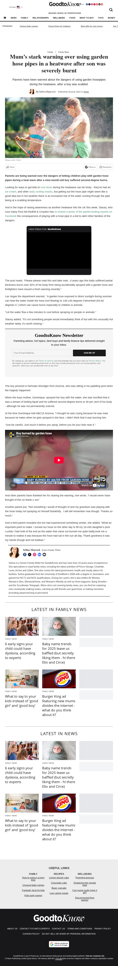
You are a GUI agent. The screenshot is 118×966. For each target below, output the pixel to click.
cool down (46, 187)
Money (111, 18)
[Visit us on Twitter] (89, 4)
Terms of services (46, 361)
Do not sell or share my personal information (69, 934)
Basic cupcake (59, 888)
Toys (100, 18)
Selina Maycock (47, 91)
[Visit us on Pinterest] (94, 4)
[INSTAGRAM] (35, 554)
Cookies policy (31, 934)
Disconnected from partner (84, 899)
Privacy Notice (95, 361)
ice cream (10, 191)
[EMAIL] (45, 554)
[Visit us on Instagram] (92, 4)
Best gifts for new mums (92, 26)
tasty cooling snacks (41, 191)
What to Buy (87, 18)
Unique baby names (29, 26)
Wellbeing (59, 18)
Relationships (41, 18)
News (14, 18)
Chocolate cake (59, 883)
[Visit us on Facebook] (87, 4)
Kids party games (33, 895)
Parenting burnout (85, 877)
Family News (63, 52)
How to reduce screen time (33, 878)
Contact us (58, 928)
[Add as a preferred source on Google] (59, 944)
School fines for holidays (59, 26)
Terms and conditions (79, 928)
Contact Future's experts (35, 928)
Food (72, 18)
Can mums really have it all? (84, 891)
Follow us (92, 167)
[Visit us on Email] (99, 4)
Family (24, 18)
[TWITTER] (30, 554)
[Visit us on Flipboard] (97, 4)
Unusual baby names (33, 885)
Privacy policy (102, 928)
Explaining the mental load (85, 884)
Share (12, 167)
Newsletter (107, 167)
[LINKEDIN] (40, 554)
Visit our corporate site (95, 956)
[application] (59, 250)
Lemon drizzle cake (59, 877)
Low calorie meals (59, 893)
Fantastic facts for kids (33, 890)
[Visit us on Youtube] (102, 4)
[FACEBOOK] (25, 554)
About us (12, 928)
